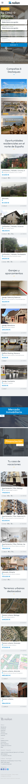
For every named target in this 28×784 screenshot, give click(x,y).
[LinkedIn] (3, 769)
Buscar (13, 45)
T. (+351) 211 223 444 (6, 764)
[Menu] (2, 2)
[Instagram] (5, 769)
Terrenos (3, 732)
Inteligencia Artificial (6, 776)
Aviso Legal (15, 774)
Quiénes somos (4, 740)
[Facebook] (1, 769)
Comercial (3, 728)
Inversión (3, 735)
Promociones (4, 733)
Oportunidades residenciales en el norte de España (14, 143)
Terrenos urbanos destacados (14, 590)
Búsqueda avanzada (6, 48)
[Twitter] (8, 769)
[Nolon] (14, 2)
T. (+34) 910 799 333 (6, 755)
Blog (2, 747)
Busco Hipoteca (5, 744)
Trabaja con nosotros (6, 745)
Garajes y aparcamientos (14, 272)
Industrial (3, 730)
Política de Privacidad (6, 774)
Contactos (3, 742)
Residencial (3, 727)
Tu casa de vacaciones (14, 463)
